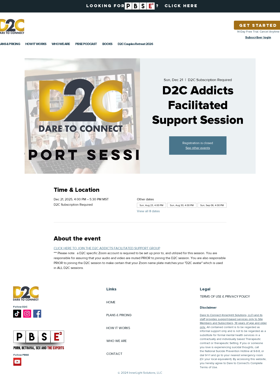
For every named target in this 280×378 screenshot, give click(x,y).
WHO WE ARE (116, 341)
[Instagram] (27, 314)
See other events (198, 148)
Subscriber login (258, 37)
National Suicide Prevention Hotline (227, 351)
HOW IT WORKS (118, 328)
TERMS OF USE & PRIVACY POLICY (225, 296)
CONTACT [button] (114, 353)
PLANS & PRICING (119, 315)
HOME (110, 302)
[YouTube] (17, 362)
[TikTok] (17, 314)
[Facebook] (37, 314)
